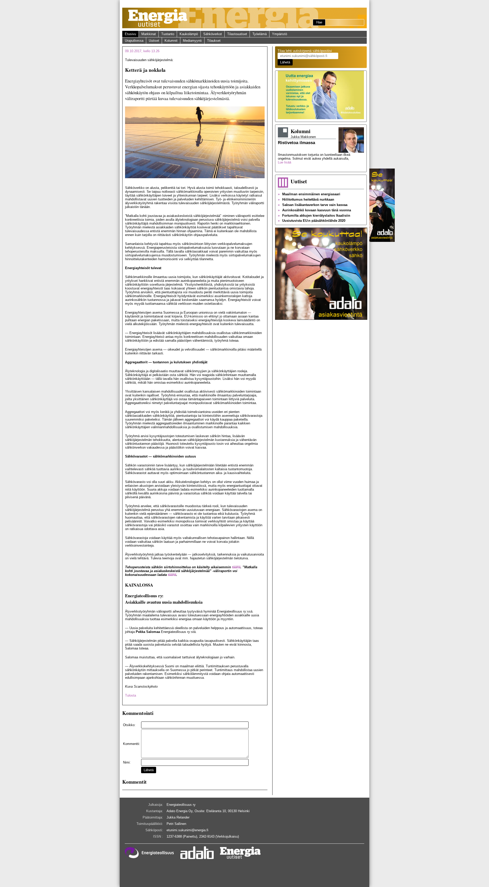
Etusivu (130, 34)
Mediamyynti (192, 41)
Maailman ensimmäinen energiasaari (309, 194)
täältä (172, 575)
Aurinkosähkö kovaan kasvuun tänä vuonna (314, 210)
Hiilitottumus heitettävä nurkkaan (306, 199)
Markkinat (148, 34)
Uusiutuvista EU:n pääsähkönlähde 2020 (311, 221)
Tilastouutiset (237, 34)
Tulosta (130, 695)
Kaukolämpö (189, 34)
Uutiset (154, 41)
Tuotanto (167, 34)
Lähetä (149, 770)
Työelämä (259, 34)
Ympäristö (279, 34)
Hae (319, 22)
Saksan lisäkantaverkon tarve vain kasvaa (312, 205)
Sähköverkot (212, 34)
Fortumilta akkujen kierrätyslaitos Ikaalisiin (314, 215)
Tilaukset (214, 41)
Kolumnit (171, 41)
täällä (236, 567)
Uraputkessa (134, 41)
